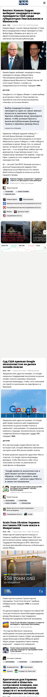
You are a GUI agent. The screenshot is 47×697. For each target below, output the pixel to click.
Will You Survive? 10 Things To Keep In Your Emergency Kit (12, 272)
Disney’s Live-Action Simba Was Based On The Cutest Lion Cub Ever (34, 316)
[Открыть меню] (44, 3)
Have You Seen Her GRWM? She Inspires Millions (11, 295)
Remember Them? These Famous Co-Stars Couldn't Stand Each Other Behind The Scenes (34, 273)
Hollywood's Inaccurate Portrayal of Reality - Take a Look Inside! (12, 316)
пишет (33, 396)
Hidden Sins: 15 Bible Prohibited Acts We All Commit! (34, 295)
